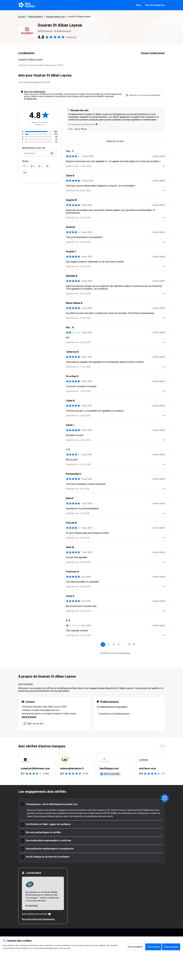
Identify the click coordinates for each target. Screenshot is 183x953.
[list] (91, 765)
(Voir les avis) (71, 37)
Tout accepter (171, 946)
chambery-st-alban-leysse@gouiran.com (40, 710)
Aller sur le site (35, 723)
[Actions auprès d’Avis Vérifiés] (164, 166)
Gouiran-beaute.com (55, 16)
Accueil (21, 16)
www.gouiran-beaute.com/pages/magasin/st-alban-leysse (49, 713)
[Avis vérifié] (153, 156)
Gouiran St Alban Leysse (79, 16)
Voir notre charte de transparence (38, 919)
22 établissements (62, 31)
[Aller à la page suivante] (134, 644)
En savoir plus (30, 98)
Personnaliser (135, 946)
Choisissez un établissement (114, 713)
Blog (138, 5)
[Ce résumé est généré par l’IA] (96, 124)
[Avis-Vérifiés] (26, 5)
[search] (52, 153)
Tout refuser (153, 946)
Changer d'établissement (153, 53)
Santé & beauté (35, 16)
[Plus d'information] (49, 914)
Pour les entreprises (155, 5)
